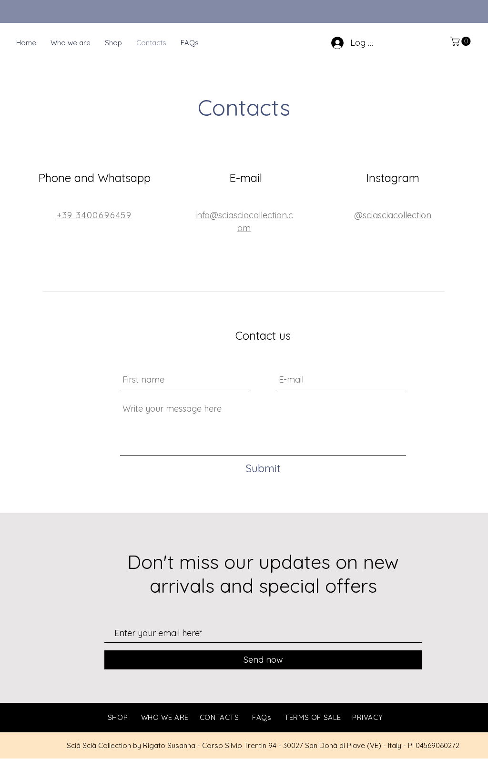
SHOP (118, 717)
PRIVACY (367, 717)
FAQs (261, 717)
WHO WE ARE (165, 717)
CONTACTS (219, 717)
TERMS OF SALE (313, 717)
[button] (461, 41)
